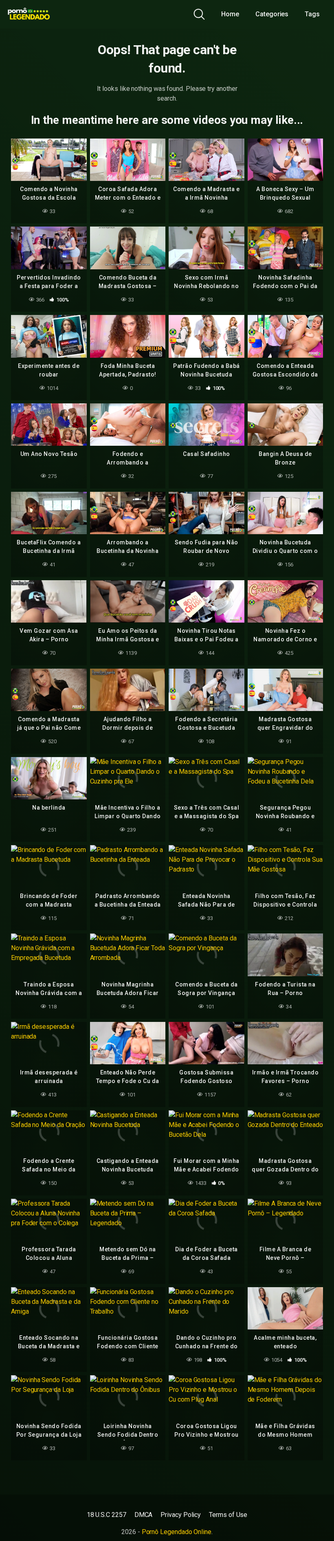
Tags (312, 14)
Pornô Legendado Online (176, 1532)
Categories (271, 14)
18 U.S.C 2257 (106, 1515)
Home (230, 14)
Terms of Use (228, 1515)
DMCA (143, 1515)
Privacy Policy (180, 1515)
